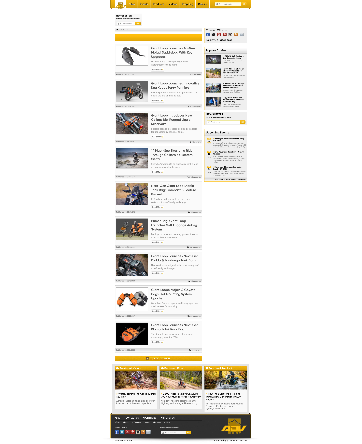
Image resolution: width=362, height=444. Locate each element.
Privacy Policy (220, 440)
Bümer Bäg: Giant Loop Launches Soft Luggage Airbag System (174, 225)
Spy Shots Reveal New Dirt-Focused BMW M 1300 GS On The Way (233, 100)
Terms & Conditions (238, 440)
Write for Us (168, 418)
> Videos (147, 422)
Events (144, 4)
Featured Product (219, 368)
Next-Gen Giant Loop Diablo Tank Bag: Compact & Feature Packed (173, 190)
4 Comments (196, 177)
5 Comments (196, 212)
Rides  (202, 4)
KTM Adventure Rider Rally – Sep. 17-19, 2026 (229, 153)
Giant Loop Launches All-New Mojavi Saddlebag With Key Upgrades (173, 52)
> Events (126, 422)
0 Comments (195, 316)
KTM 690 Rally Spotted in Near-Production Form (233, 57)
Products (158, 4)
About (118, 418)
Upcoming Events (217, 132)
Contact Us (132, 418)
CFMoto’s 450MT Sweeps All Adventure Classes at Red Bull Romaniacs (233, 85)
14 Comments (195, 107)
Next (165, 359)
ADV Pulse (234, 426)
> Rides (167, 422)
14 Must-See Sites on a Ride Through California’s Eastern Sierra (172, 155)
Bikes (132, 4)
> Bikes (117, 422)
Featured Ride (172, 368)
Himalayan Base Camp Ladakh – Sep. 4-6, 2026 (229, 140)
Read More (157, 70)
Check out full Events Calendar (230, 179)
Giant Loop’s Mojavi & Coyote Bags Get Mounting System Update (173, 294)
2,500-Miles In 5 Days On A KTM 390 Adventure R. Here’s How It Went (233, 71)
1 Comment (196, 75)
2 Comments (196, 281)
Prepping (187, 4)
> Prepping (157, 422)
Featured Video (128, 368)
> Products (136, 422)
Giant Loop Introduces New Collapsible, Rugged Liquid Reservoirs (171, 119)
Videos (173, 4)
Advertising (149, 418)
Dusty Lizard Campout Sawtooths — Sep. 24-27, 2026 (228, 168)
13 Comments (195, 247)
